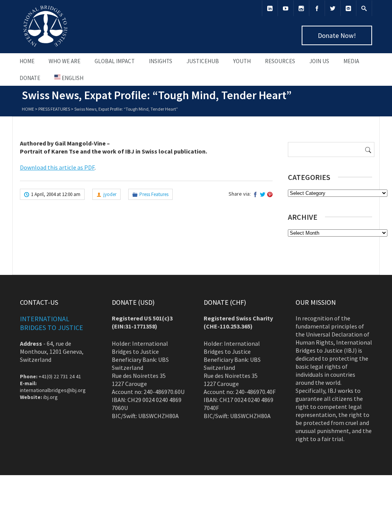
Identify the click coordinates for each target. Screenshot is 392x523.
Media (351, 61)
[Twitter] (332, 8)
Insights (160, 61)
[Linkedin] (270, 8)
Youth (242, 61)
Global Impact (115, 61)
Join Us (319, 61)
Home (27, 61)
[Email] (348, 8)
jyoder (109, 194)
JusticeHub (202, 61)
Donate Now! (337, 35)
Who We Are (64, 61)
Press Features (54, 109)
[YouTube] (285, 8)
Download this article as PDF (57, 167)
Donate (30, 78)
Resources (280, 61)
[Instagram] (301, 8)
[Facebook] (317, 8)
